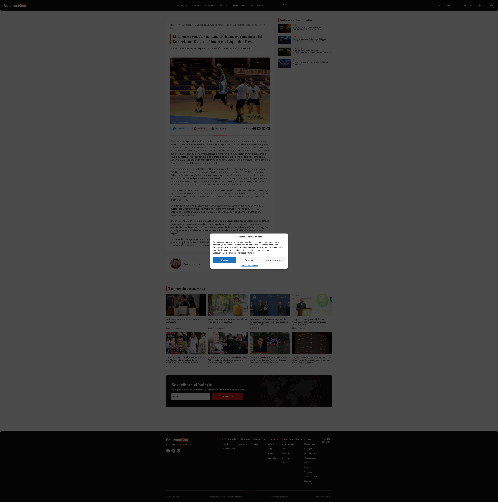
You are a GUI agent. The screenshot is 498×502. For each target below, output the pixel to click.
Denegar (249, 260)
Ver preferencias (274, 260)
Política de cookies (249, 265)
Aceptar (224, 260)
